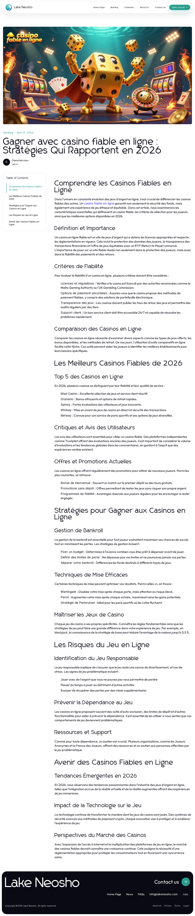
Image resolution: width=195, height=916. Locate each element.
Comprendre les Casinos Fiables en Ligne (25, 188)
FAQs (141, 894)
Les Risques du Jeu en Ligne (23, 215)
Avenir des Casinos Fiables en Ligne (24, 223)
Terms (177, 905)
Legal (186, 905)
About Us (157, 905)
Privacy (167, 905)
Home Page (114, 894)
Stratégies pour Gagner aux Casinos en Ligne (23, 207)
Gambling (8, 132)
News (129, 894)
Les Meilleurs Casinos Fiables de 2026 (25, 197)
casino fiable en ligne (99, 203)
